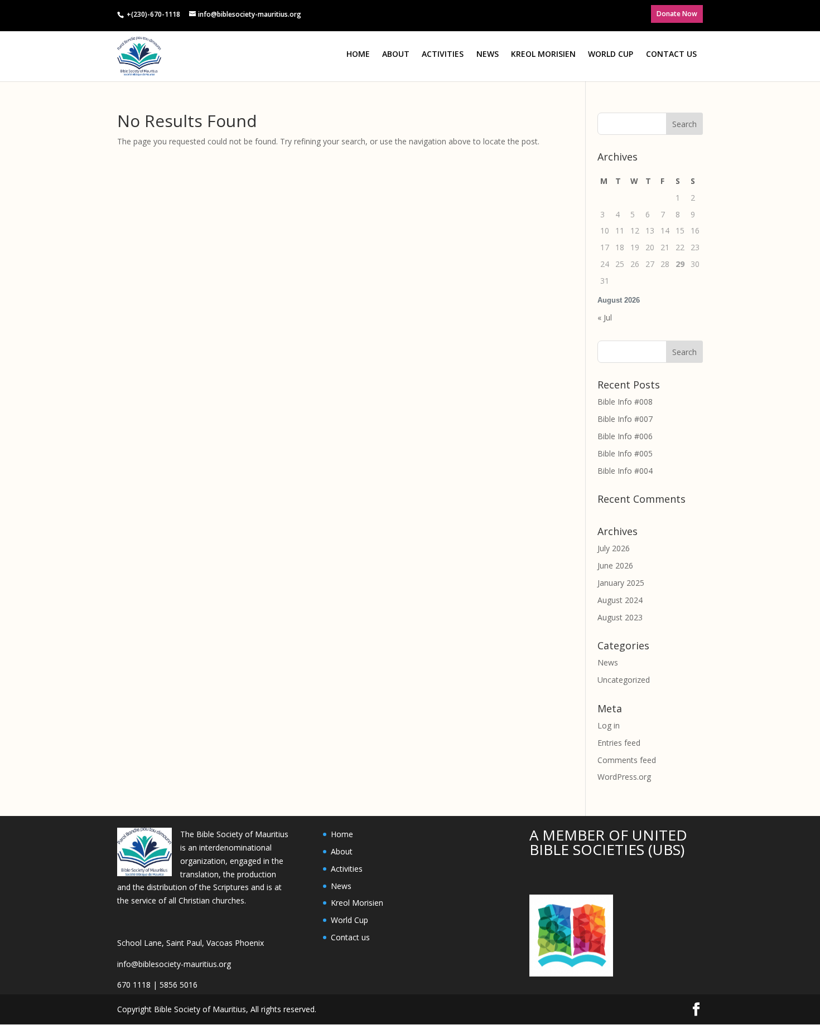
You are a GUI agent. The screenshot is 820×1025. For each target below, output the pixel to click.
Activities (443, 53)
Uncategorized (623, 679)
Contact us (671, 53)
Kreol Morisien (543, 53)
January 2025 (620, 582)
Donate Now (677, 14)
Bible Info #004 (625, 470)
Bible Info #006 (625, 436)
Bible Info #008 (625, 401)
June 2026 (615, 565)
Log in (608, 725)
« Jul (604, 317)
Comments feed (626, 760)
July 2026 (613, 548)
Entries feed (618, 742)
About (395, 53)
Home (358, 53)
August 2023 (620, 617)
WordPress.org (624, 776)
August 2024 (620, 600)
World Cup (610, 53)
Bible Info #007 (625, 419)
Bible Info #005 (625, 453)
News (487, 53)
